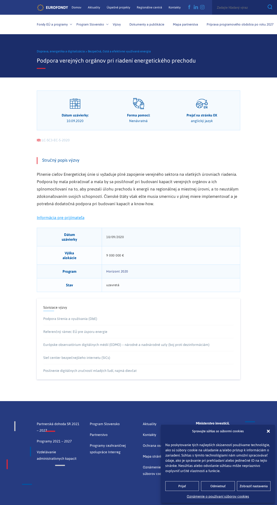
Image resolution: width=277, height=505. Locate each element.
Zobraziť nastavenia (254, 486)
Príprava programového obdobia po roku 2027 (240, 24)
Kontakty (175, 7)
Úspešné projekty (118, 7)
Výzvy (117, 24)
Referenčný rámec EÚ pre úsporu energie (75, 332)
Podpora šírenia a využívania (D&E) (70, 319)
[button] (268, 431)
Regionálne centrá (149, 7)
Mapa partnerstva (185, 24)
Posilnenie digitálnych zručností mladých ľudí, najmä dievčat (90, 371)
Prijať (182, 486)
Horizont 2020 (117, 271)
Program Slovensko (90, 24)
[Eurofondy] (52, 7)
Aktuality (94, 7)
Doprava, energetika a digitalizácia (61, 51)
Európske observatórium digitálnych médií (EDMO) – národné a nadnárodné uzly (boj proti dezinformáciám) (126, 345)
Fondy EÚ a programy (52, 24)
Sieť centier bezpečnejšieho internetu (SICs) (76, 358)
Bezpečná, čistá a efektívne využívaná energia (119, 51)
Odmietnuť (217, 486)
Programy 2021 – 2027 (54, 441)
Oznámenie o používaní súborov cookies (218, 496)
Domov (76, 7)
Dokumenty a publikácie (146, 24)
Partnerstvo (99, 435)
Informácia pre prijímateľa (60, 217)
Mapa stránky (153, 456)
